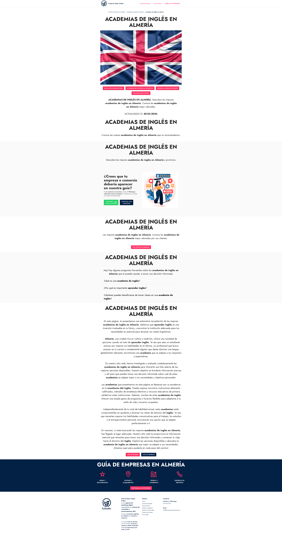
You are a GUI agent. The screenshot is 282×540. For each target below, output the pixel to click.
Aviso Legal (145, 514)
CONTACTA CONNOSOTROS (126, 202)
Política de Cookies (147, 512)
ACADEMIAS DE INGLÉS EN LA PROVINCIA (140, 88)
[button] (141, 281)
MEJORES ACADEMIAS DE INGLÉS (167, 88)
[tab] (141, 281)
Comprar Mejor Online (116, 3)
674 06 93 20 (167, 503)
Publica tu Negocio (147, 508)
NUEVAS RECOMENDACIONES (113, 88)
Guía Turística (157, 3)
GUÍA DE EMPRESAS (149, 455)
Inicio (143, 501)
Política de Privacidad (148, 510)
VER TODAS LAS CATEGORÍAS (141, 488)
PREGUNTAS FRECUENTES (141, 93)
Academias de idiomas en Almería (135, 12)
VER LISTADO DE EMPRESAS (141, 247)
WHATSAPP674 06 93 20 (109, 202)
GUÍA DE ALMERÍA (132, 455)
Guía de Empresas (145, 3)
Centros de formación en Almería (116, 12)
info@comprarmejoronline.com (171, 510)
